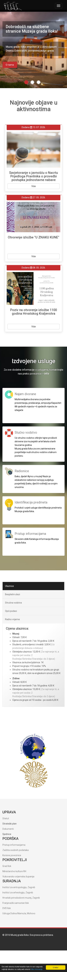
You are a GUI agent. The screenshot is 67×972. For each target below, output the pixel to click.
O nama (10, 64)
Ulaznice (9, 586)
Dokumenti (8, 829)
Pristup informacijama (13, 845)
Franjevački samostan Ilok (15, 903)
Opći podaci (11, 611)
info (46, 373)
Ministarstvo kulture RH (14, 871)
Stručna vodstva (13, 602)
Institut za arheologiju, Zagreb (17, 892)
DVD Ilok (6, 908)
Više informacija (36, 969)
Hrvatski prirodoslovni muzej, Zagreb (21, 897)
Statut (5, 818)
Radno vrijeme (12, 619)
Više (33, 186)
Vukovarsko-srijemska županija (18, 876)
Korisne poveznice (11, 855)
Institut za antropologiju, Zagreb (18, 887)
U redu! (55, 967)
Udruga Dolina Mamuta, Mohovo (18, 913)
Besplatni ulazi (12, 594)
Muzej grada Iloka (20, 935)
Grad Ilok (6, 866)
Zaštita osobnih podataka (15, 850)
